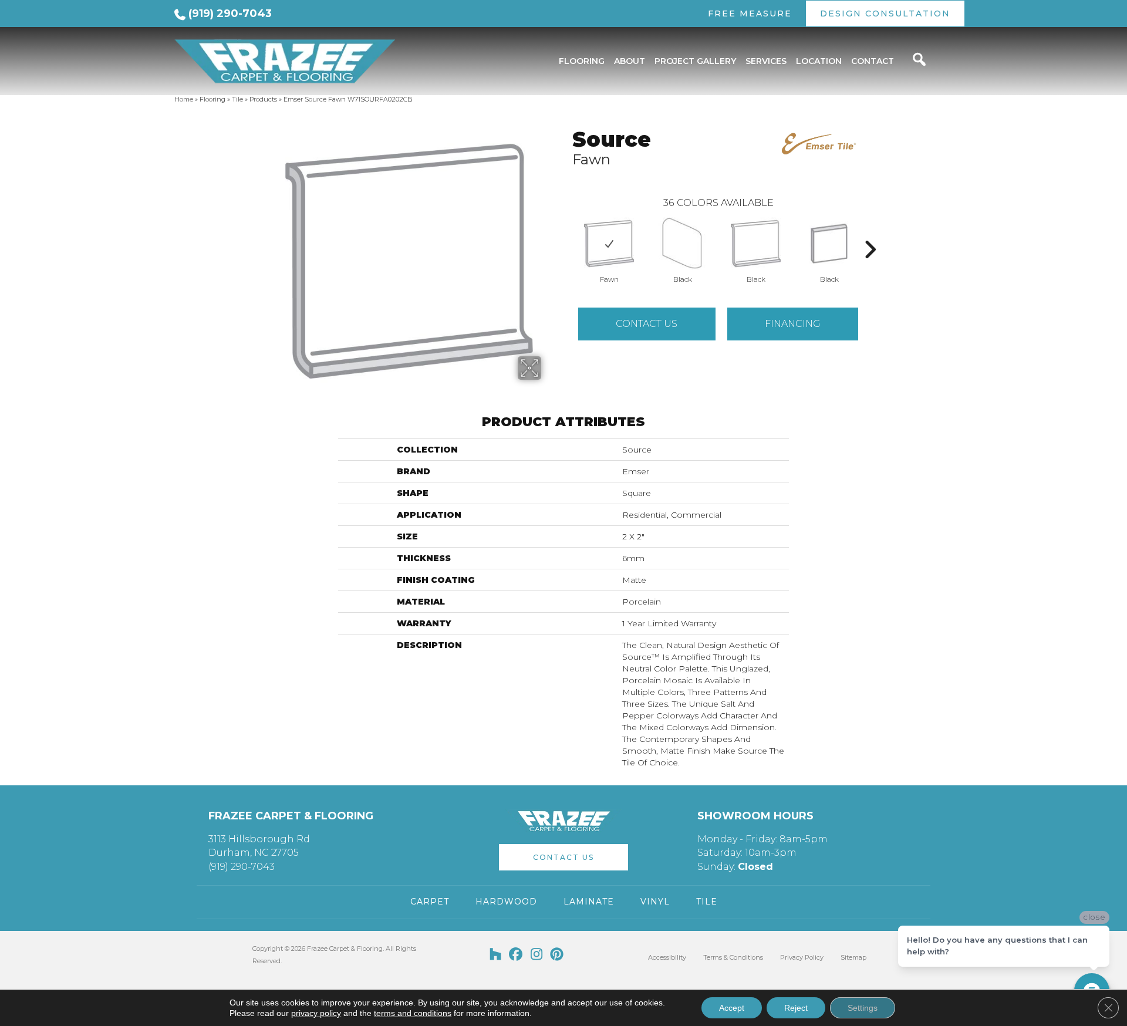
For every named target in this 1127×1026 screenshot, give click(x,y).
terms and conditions (412, 1013)
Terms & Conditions (733, 957)
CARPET (429, 901)
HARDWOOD (506, 901)
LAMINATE (589, 901)
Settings (863, 1008)
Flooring (212, 99)
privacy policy (316, 1013)
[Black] (682, 243)
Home (183, 99)
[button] (563, 857)
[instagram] (536, 955)
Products (263, 99)
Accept (731, 1008)
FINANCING (793, 323)
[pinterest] (557, 955)
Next (870, 232)
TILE (706, 901)
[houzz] (495, 955)
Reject (796, 1008)
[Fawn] (609, 243)
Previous (566, 232)
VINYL (655, 901)
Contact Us (646, 323)
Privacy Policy (802, 957)
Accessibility (667, 957)
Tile (237, 99)
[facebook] (516, 955)
